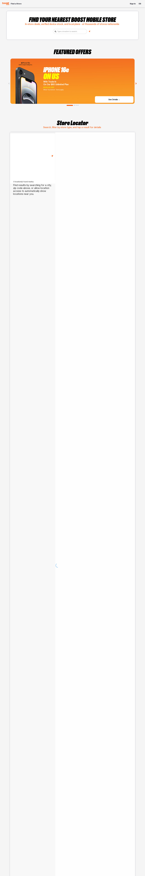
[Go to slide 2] (74, 105)
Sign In (133, 4)
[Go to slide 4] (77, 105)
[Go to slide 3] (76, 105)
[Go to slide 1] (70, 105)
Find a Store (16, 4)
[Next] (136, 83)
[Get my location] (89, 31)
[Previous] (9, 83)
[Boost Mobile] (5, 3)
